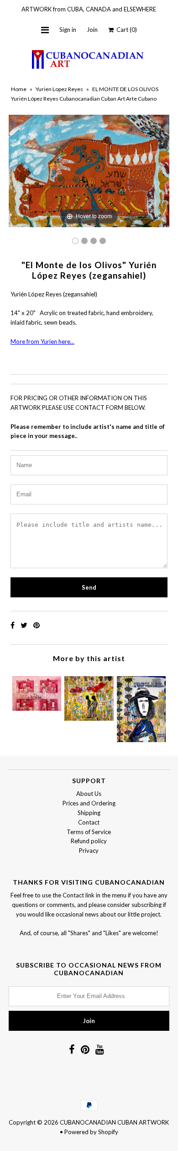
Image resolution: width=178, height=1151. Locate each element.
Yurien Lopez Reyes (59, 89)
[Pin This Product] (36, 625)
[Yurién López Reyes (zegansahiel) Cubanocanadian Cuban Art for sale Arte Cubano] (75, 241)
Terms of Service (89, 831)
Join (92, 29)
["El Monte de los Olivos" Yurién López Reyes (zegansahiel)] (84, 241)
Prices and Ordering (89, 803)
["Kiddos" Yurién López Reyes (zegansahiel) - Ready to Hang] (36, 691)
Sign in (67, 29)
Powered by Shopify (91, 1132)
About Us (88, 793)
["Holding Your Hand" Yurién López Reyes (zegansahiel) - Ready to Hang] (88, 696)
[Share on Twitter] (25, 625)
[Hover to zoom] (89, 170)
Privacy (89, 850)
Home (18, 89)
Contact (88, 822)
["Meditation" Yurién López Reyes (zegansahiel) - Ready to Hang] (141, 707)
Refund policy (89, 841)
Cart (125, 29)
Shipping (89, 812)
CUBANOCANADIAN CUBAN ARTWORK (114, 1122)
